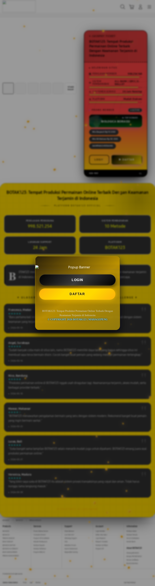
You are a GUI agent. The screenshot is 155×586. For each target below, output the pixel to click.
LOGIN (77, 280)
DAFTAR (78, 294)
